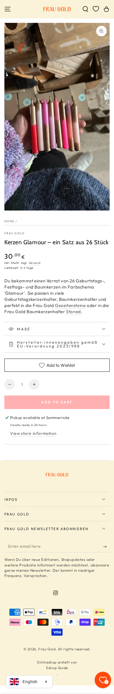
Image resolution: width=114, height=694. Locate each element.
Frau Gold (14, 233)
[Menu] (7, 9)
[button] (85, 9)
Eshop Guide (57, 668)
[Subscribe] (106, 546)
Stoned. (73, 311)
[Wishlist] (96, 9)
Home (9, 221)
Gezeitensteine (70, 305)
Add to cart (56, 402)
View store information (33, 433)
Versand (35, 263)
